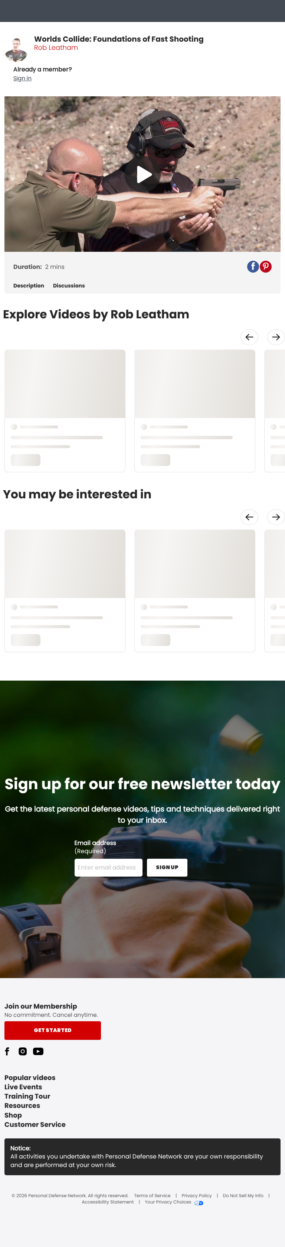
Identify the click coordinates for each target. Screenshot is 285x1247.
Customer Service (35, 1124)
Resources (22, 1106)
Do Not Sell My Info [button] (243, 1196)
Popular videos (30, 1078)
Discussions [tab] (69, 285)
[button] (42, 74)
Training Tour (27, 1096)
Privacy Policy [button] (197, 1196)
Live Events (23, 1087)
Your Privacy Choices (168, 1202)
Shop (13, 1115)
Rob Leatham (56, 47)
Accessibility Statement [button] (108, 1202)
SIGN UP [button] (167, 867)
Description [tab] (28, 285)
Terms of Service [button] (152, 1196)
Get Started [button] (53, 1030)
